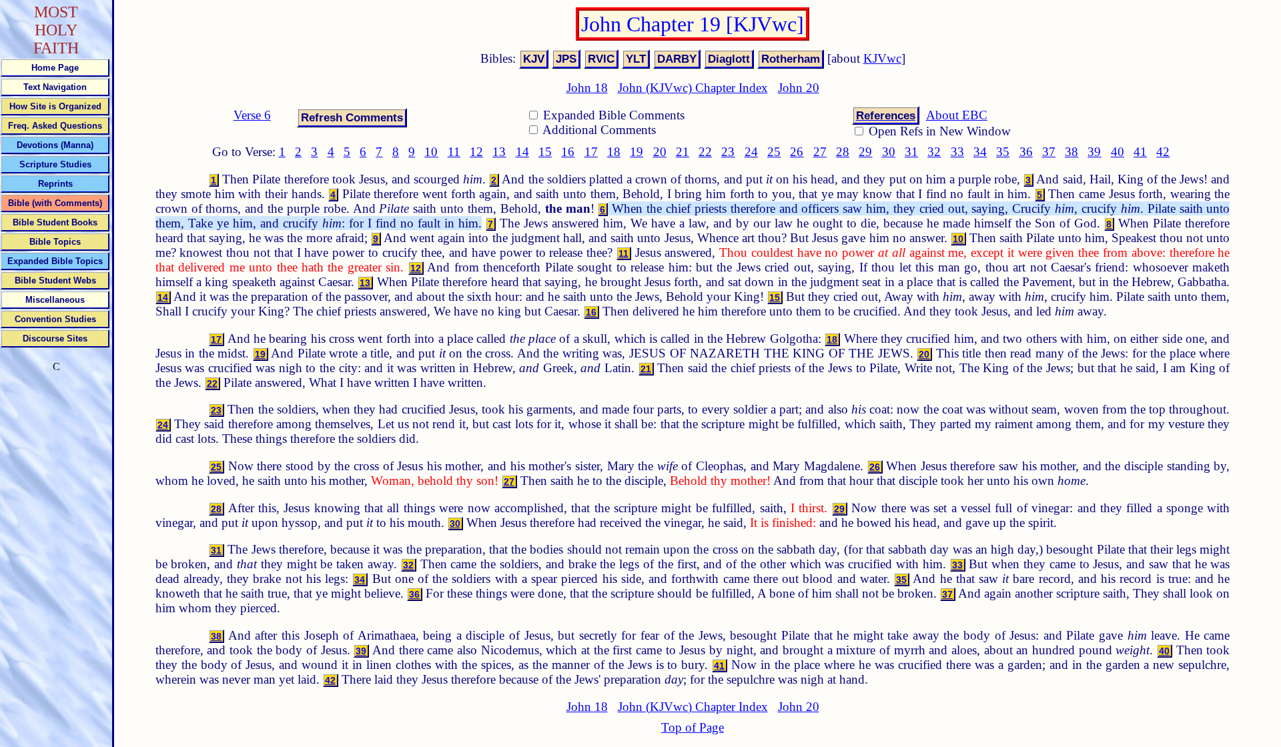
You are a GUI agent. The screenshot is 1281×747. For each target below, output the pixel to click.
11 (454, 152)
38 (1071, 152)
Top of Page (692, 727)
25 (774, 152)
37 (1048, 152)
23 (728, 152)
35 (1002, 152)
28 (842, 152)
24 (751, 152)
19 (636, 152)
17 (591, 152)
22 (705, 152)
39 (1094, 152)
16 (567, 152)
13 (499, 152)
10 (431, 152)
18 (613, 152)
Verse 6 (252, 115)
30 (888, 152)
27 (820, 152)
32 (934, 152)
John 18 (587, 88)
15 (545, 152)
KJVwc (882, 58)
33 (957, 152)
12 (476, 152)
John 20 (798, 88)
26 (796, 152)
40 (1117, 152)
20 (660, 152)
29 (865, 152)
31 (911, 152)
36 (1026, 152)
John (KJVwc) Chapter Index (693, 88)
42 (1163, 152)
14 (522, 152)
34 (980, 152)
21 (682, 152)
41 (1140, 152)
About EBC (956, 115)
